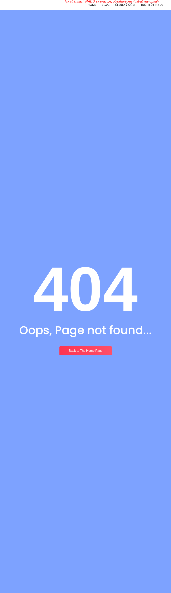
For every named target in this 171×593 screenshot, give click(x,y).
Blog (106, 5)
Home (92, 5)
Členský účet (125, 5)
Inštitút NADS (152, 5)
